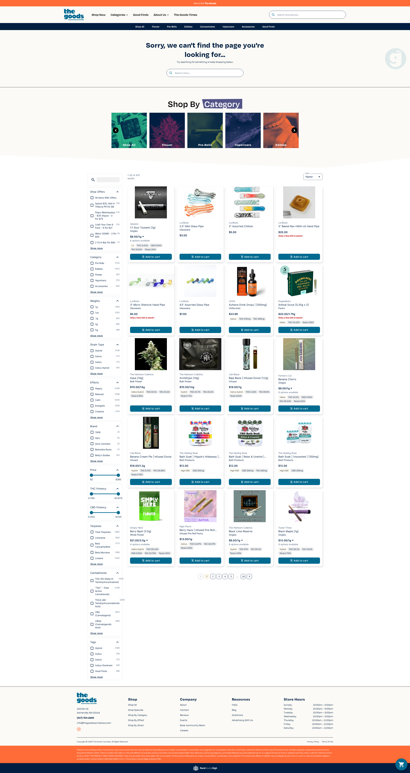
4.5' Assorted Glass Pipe (194, 304)
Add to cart (152, 256)
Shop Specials (135, 709)
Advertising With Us (242, 720)
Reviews (184, 715)
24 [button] (243, 576)
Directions (237, 715)
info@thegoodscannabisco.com (94, 722)
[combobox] (310, 15)
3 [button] (219, 576)
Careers (184, 730)
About (183, 704)
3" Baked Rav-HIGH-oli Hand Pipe (298, 226)
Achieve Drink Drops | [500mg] (248, 304)
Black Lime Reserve (240, 531)
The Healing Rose (189, 453)
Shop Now (99, 14)
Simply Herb (136, 527)
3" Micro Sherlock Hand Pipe (147, 304)
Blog (234, 709)
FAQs (234, 704)
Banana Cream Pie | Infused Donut (151, 456)
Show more (96, 248)
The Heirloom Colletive (141, 374)
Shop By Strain (136, 725)
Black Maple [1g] (288, 531)
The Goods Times (185, 14)
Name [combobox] (309, 176)
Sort (307, 173)
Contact (184, 709)
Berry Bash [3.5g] (140, 531)
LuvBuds (184, 222)
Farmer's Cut (285, 375)
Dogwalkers (284, 301)
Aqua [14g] (136, 378)
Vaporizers (243, 145)
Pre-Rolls (205, 145)
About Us (160, 14)
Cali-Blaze (234, 374)
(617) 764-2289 (85, 717)
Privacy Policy (313, 741)
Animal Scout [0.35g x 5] (293, 304)
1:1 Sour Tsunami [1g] (143, 227)
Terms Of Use (327, 741)
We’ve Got (205, 3)
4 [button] (225, 576)
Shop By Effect (136, 720)
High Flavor (185, 526)
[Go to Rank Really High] (205, 768)
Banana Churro (287, 379)
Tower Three (284, 527)
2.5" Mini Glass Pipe (192, 226)
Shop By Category (137, 715)
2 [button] (212, 576)
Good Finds (140, 14)
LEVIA (232, 301)
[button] (93, 179)
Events (183, 720)
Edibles (281, 145)
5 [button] (231, 576)
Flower (167, 145)
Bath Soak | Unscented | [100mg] (298, 456)
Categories (118, 14)
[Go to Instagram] (79, 729)
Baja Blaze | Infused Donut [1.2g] (248, 378)
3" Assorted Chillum (241, 226)
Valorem (134, 224)
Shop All (129, 145)
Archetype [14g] (189, 378)
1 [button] (206, 576)
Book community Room (192, 725)
